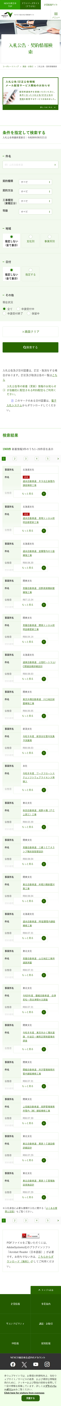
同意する (30, 1398)
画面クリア (32, 331)
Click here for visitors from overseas (24, 1392)
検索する (32, 347)
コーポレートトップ (11, 66)
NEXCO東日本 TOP (11, 4)
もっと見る (27, 493)
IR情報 (15, 1343)
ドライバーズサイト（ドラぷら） (30, 4)
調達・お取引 (28, 66)
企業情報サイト (51, 5)
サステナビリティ (15, 1323)
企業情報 (15, 1304)
